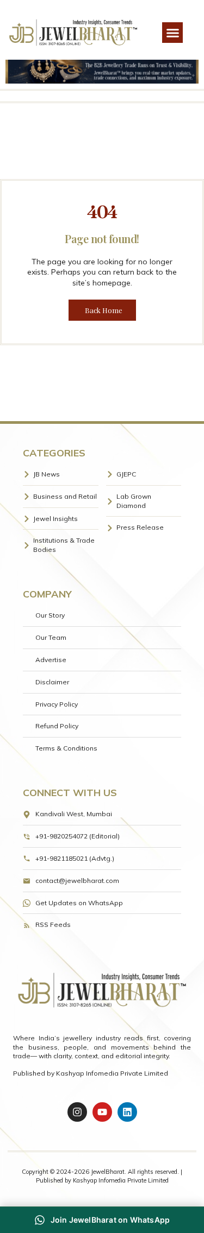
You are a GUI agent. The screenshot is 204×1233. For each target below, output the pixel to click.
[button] (172, 32)
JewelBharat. (109, 1171)
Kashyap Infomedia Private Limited (112, 1073)
